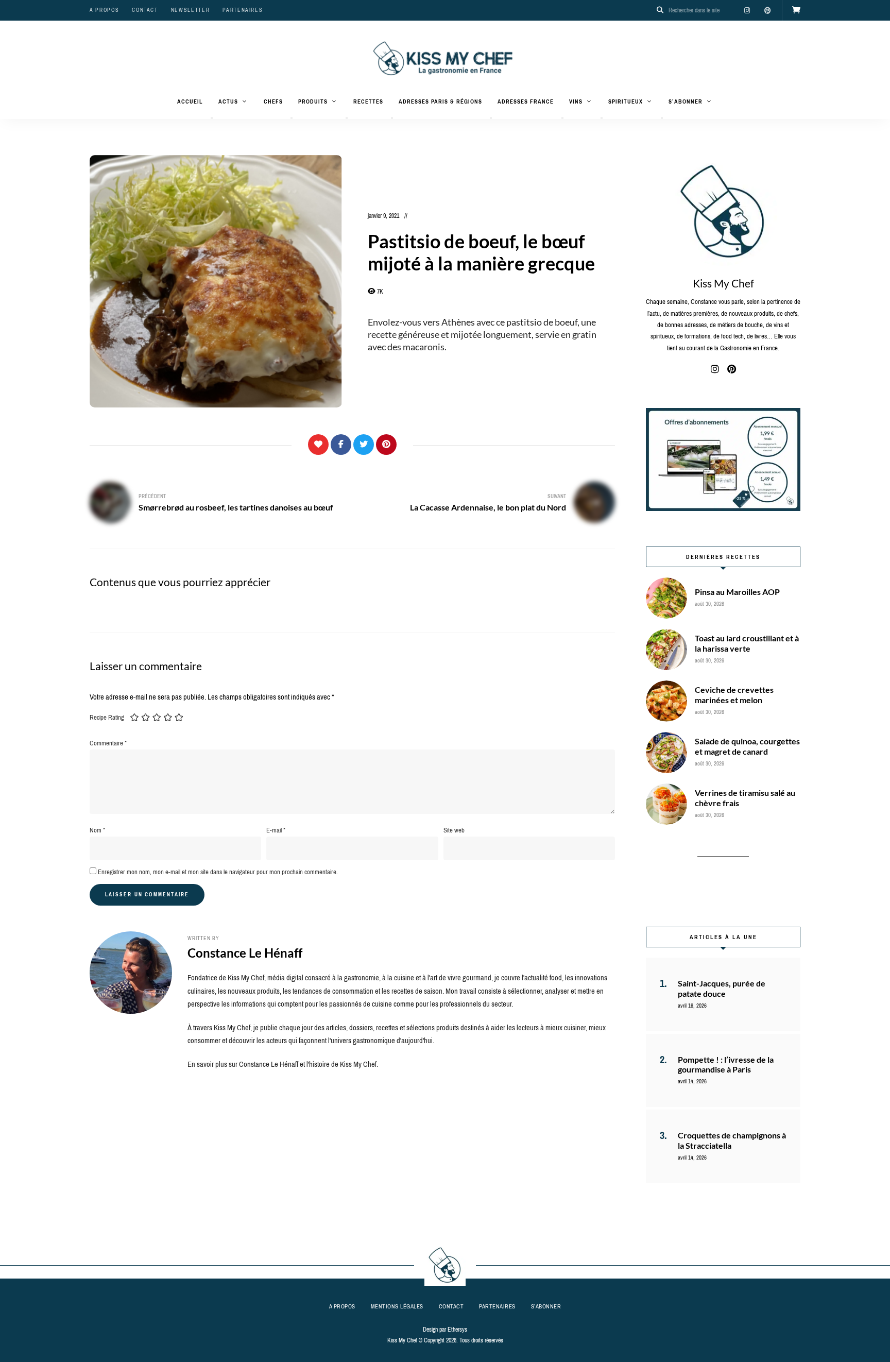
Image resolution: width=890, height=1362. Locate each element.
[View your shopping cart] (796, 10)
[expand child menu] (212, 118)
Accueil (190, 101)
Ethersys (457, 1329)
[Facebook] (341, 444)
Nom (97, 830)
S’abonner (686, 101)
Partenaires (242, 10)
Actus (228, 101)
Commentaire (108, 743)
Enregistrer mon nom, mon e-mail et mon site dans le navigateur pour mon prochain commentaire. (218, 872)
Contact (145, 10)
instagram (747, 10)
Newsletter (190, 10)
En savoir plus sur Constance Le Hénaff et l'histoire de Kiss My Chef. (282, 1064)
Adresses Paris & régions (440, 101)
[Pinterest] (386, 444)
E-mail (275, 830)
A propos (104, 10)
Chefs (273, 101)
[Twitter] (363, 444)
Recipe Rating (107, 717)
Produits (313, 101)
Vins (576, 101)
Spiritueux (625, 101)
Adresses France (526, 101)
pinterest (767, 10)
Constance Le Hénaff (244, 952)
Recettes (368, 101)
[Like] (318, 444)
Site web (454, 830)
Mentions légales (397, 1306)
